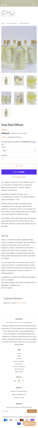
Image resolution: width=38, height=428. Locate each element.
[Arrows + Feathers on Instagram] (23, 381)
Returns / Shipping (19, 361)
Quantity (4, 155)
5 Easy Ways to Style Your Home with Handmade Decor (19, 322)
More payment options (19, 177)
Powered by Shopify (29, 417)
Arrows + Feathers (19, 417)
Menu (5, 5)
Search (19, 353)
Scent (3, 147)
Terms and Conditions (19, 366)
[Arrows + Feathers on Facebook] (19, 381)
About (19, 356)
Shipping (4, 137)
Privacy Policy (19, 364)
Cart (35, 5)
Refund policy (19, 371)
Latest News (19, 319)
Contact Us (19, 358)
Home (2, 23)
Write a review (21, 303)
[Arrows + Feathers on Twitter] (15, 381)
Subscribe (32, 411)
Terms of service (19, 369)
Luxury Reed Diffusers (12, 23)
